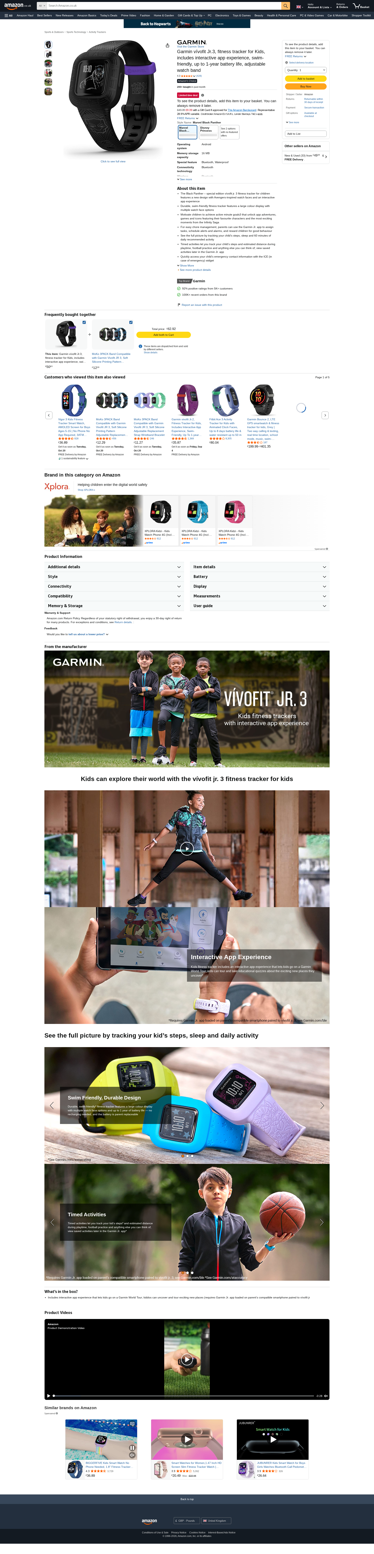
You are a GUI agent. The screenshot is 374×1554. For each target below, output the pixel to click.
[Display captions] (132, 1423)
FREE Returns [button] (294, 56)
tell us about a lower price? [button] (87, 634)
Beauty (259, 15)
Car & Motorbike (338, 15)
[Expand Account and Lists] (331, 7)
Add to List (293, 133)
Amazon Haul (25, 15)
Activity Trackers (97, 32)
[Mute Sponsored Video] (132, 1455)
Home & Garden (164, 15)
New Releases (64, 15)
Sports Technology (76, 32)
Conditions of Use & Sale (155, 1532)
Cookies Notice (197, 1532)
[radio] (48, 44)
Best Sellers (44, 15)
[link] (113, 334)
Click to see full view (113, 161)
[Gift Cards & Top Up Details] (204, 15)
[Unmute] (326, 1396)
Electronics (222, 15)
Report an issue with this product (202, 304)
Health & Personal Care (281, 15)
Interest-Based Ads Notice (222, 1532)
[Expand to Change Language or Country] (302, 7)
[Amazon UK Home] (149, 1522)
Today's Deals (108, 15)
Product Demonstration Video (66, 1328)
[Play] (48, 1396)
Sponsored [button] (320, 549)
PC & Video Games (312, 15)
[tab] (182, 1156)
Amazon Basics (86, 15)
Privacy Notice (178, 1532)
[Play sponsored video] (187, 1439)
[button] (8, 15)
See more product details (195, 269)
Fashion (145, 15)
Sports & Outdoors (54, 32)
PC (210, 15)
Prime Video (128, 15)
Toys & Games (242, 15)
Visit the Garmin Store (190, 46)
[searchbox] (164, 6)
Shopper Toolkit (361, 15)
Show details (150, 352)
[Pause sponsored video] (132, 1448)
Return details (123, 622)
